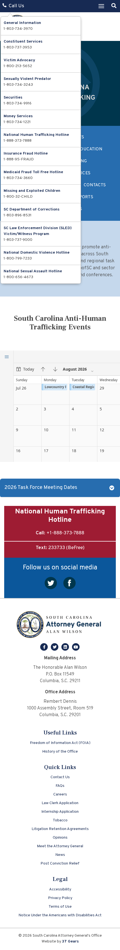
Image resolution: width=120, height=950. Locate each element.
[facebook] (44, 647)
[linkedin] (66, 647)
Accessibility (60, 889)
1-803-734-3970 (18, 28)
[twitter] (55, 647)
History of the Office (60, 751)
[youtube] (76, 647)
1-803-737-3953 (18, 47)
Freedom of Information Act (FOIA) (60, 743)
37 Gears (70, 941)
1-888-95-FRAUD (19, 159)
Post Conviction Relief (60, 863)
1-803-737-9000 (18, 240)
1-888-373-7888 (18, 140)
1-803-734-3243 (18, 84)
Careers (60, 794)
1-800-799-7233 (18, 258)
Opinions (60, 837)
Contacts (95, 185)
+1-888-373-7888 (65, 533)
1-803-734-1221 (17, 122)
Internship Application (60, 811)
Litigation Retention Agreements (60, 829)
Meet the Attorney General (60, 846)
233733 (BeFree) (66, 548)
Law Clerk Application (60, 803)
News (60, 855)
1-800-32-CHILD (18, 196)
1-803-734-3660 (18, 178)
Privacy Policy (60, 898)
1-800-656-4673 (18, 277)
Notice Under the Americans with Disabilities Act (60, 915)
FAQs (60, 785)
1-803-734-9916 (18, 103)
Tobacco (60, 820)
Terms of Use (60, 906)
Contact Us (60, 777)
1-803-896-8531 (18, 215)
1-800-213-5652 (18, 66)
